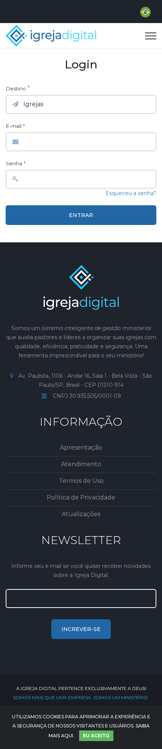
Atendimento (81, 464)
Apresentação (81, 447)
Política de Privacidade (81, 497)
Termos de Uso (81, 480)
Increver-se (81, 629)
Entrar (81, 215)
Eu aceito (96, 735)
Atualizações (81, 514)
